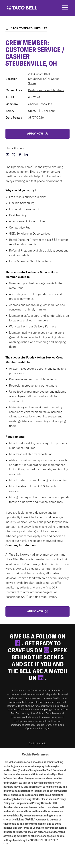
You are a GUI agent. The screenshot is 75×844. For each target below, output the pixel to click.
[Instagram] (47, 650)
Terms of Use (29, 827)
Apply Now (35, 611)
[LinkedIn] (41, 678)
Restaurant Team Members (46, 90)
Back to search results (29, 28)
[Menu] (65, 8)
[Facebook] (18, 643)
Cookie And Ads (37, 743)
